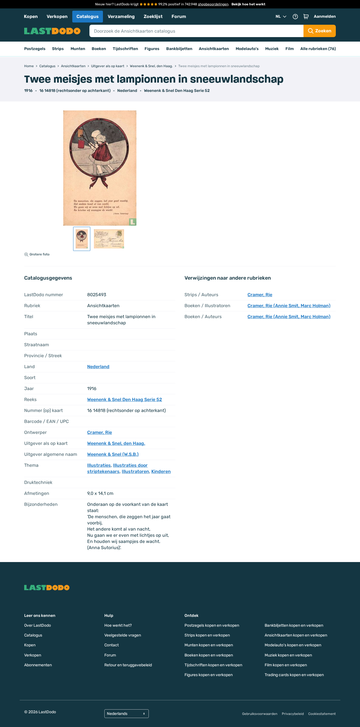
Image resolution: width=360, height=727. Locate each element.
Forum (179, 16)
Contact (111, 645)
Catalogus (87, 16)
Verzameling (121, 16)
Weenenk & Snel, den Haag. (116, 443)
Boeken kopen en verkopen (208, 655)
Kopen (31, 16)
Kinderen (161, 471)
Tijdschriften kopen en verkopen (213, 665)
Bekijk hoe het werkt (248, 4)
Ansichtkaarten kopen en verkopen (296, 635)
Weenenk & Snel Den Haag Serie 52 (177, 90)
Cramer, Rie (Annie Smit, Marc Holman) (289, 305)
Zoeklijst (153, 16)
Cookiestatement (322, 714)
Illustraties (99, 465)
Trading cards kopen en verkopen (294, 674)
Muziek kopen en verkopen (288, 655)
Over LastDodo (37, 625)
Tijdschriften (125, 48)
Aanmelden (325, 16)
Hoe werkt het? (118, 625)
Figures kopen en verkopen (208, 674)
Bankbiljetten (179, 48)
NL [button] (278, 16)
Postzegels (35, 48)
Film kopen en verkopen (286, 665)
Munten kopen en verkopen (208, 645)
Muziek (272, 48)
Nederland (127, 90)
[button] (306, 17)
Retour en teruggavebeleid (128, 665)
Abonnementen (38, 665)
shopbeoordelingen (213, 4)
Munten (78, 48)
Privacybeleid (293, 714)
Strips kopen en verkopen (207, 635)
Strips (58, 48)
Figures (152, 48)
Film (289, 48)
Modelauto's (247, 48)
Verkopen (57, 16)
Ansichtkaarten (214, 48)
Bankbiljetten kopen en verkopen (294, 625)
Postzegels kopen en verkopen (211, 625)
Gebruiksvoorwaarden (259, 714)
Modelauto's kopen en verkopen (293, 645)
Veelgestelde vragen (122, 635)
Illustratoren (135, 471)
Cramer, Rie (99, 432)
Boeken (99, 48)
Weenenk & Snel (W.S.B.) (113, 454)
